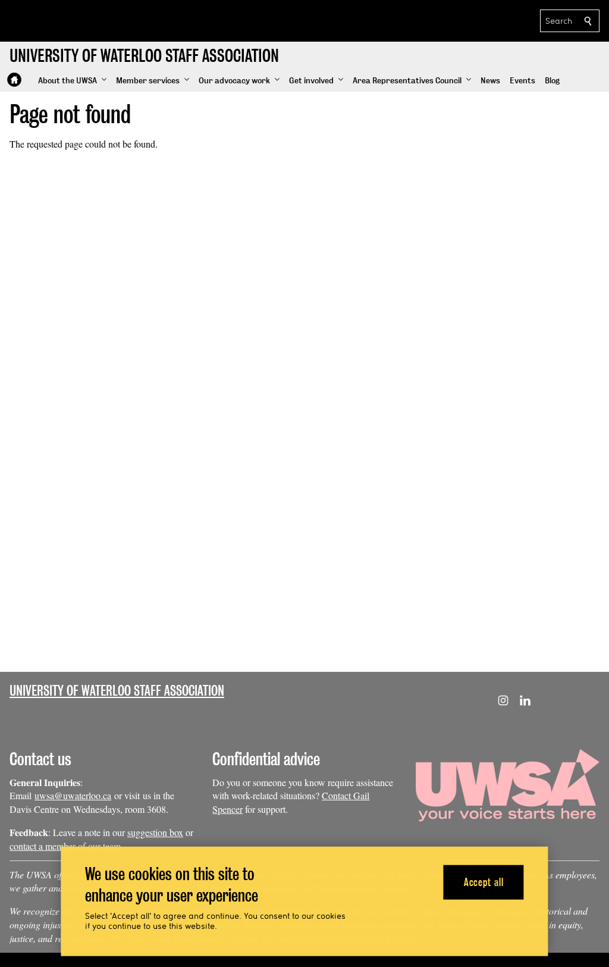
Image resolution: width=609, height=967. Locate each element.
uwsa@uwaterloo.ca (72, 795)
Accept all (484, 881)
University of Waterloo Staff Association (117, 691)
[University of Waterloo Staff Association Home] (14, 80)
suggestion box (155, 832)
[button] (72, 81)
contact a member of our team (65, 846)
